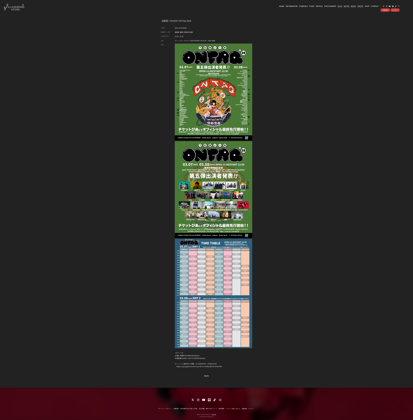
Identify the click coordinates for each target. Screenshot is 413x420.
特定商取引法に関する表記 (188, 408)
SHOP (367, 6)
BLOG (340, 6)
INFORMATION (291, 6)
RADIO (353, 6)
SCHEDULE (303, 6)
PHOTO (360, 6)
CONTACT (374, 6)
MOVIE (346, 6)
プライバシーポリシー (165, 408)
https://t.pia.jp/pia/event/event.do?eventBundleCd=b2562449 (199, 366)
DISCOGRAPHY (330, 6)
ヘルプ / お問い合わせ (233, 408)
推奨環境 (221, 408)
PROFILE (319, 6)
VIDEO (311, 6)
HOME (281, 6)
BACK (206, 376)
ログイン (395, 10)
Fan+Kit (213, 414)
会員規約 (176, 408)
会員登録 (385, 10)
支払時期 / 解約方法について (208, 408)
